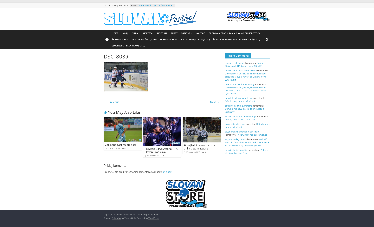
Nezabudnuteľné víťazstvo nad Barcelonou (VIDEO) (154, 6)
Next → (214, 102)
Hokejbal (162, 33)
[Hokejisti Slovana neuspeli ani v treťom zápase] (202, 119)
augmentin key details (236, 139)
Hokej (125, 33)
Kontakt (200, 33)
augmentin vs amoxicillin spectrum (242, 131)
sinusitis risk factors (235, 63)
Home (115, 33)
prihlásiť (167, 172)
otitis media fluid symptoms (238, 105)
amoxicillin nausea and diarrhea (241, 70)
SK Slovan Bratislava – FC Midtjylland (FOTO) (185, 39)
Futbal (135, 33)
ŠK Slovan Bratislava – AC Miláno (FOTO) (134, 39)
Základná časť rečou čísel (120, 145)
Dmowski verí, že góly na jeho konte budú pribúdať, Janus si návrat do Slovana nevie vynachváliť (245, 76)
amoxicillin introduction (236, 150)
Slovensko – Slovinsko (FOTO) (128, 45)
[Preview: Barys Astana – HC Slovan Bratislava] (162, 119)
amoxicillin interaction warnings (240, 116)
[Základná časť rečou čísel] (123, 119)
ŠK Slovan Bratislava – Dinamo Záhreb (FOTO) (234, 33)
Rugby (174, 33)
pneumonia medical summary (239, 84)
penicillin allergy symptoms (238, 98)
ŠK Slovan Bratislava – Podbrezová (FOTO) (236, 39)
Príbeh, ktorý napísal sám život (240, 101)
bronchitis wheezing (235, 124)
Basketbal (148, 33)
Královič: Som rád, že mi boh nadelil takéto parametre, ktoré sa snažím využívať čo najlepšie (247, 142)
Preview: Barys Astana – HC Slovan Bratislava (161, 150)
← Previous (112, 102)
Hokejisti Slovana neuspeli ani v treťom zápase (200, 147)
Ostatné (185, 33)
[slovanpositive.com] (107, 39)
